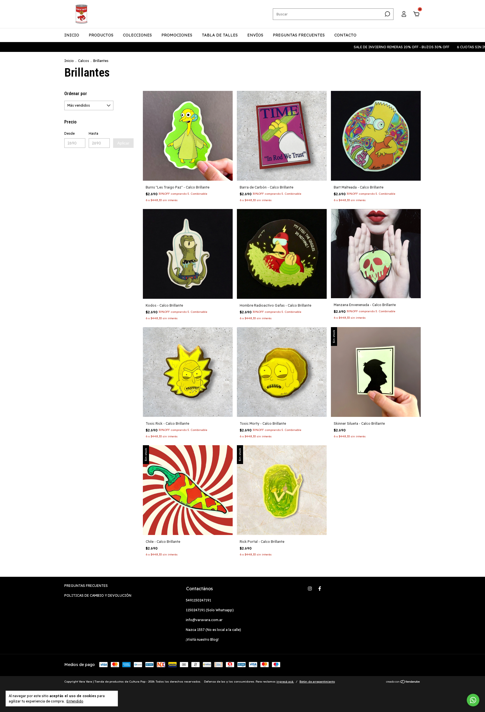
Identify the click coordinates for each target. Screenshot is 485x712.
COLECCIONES (137, 35)
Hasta (93, 133)
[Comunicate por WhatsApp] (473, 700)
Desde (69, 133)
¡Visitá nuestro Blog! (202, 639)
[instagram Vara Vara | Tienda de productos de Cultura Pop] (310, 588)
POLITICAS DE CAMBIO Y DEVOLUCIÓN (97, 595)
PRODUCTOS (101, 35)
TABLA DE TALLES (220, 35)
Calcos (83, 61)
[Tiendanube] (403, 682)
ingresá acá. (285, 681)
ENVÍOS (255, 35)
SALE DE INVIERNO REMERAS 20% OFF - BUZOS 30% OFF (372, 47)
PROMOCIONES (176, 35)
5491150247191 (198, 600)
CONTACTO (345, 35)
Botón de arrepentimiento (317, 681)
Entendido (75, 701)
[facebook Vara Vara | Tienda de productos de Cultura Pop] (319, 588)
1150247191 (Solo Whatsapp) (210, 610)
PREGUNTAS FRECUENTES (299, 35)
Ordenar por (75, 93)
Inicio (69, 61)
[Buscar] (387, 14)
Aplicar (123, 143)
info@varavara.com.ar (204, 620)
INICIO (71, 35)
